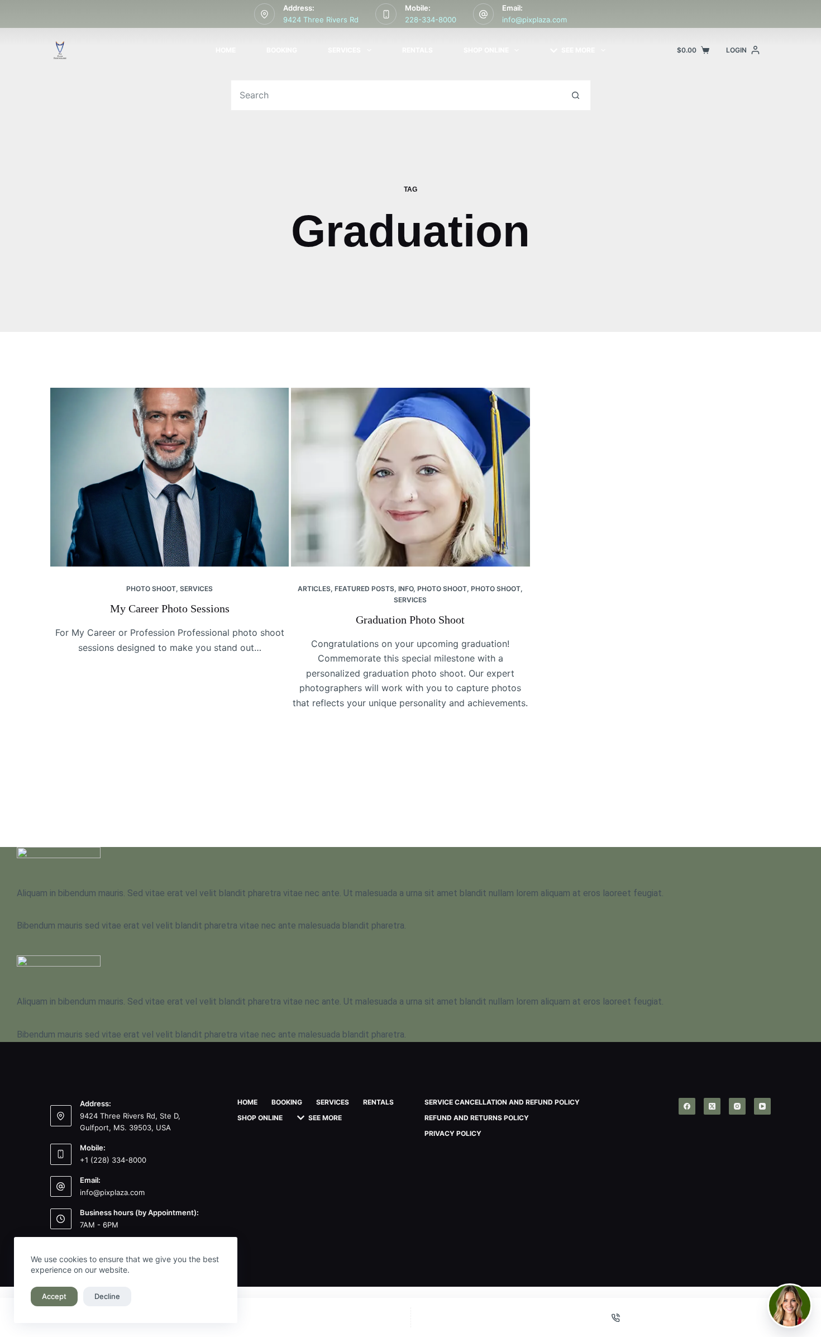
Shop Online (486, 50)
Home (226, 50)
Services (344, 50)
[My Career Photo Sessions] (169, 477)
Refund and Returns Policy (476, 1118)
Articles (314, 588)
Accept (54, 1296)
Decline (107, 1296)
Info (405, 588)
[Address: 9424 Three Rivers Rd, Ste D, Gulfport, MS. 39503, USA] (60, 1115)
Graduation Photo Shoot (410, 619)
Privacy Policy (452, 1133)
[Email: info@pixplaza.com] (483, 14)
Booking (281, 50)
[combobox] (396, 95)
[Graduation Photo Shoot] (410, 477)
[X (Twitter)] (712, 1106)
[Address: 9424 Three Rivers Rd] (264, 14)
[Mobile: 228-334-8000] (386, 14)
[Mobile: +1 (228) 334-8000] (60, 1154)
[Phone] (616, 1317)
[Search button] (575, 95)
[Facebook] (687, 1106)
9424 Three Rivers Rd (321, 19)
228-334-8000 (430, 19)
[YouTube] (762, 1106)
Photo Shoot (151, 588)
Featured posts (364, 588)
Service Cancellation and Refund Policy (502, 1102)
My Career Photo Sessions (170, 608)
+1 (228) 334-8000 (113, 1159)
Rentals (417, 50)
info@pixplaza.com (534, 19)
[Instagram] (737, 1106)
